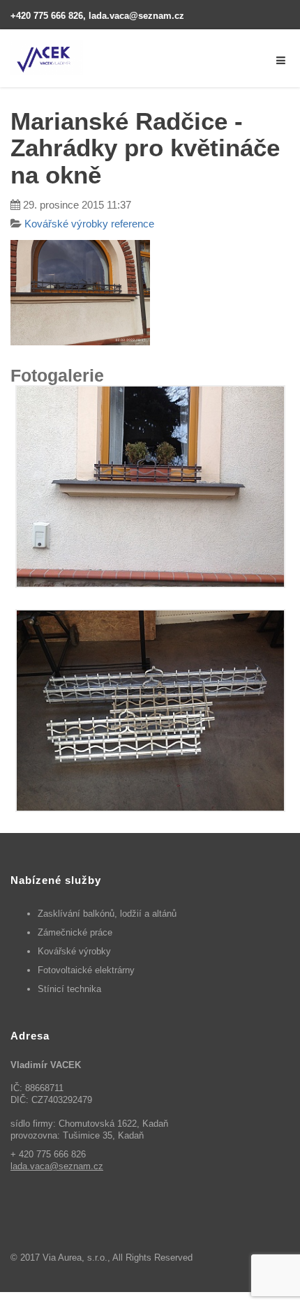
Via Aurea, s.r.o (74, 1257)
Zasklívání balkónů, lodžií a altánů (107, 913)
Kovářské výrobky (74, 951)
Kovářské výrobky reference (89, 224)
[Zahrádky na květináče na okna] (150, 486)
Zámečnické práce (75, 932)
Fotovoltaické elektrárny (86, 970)
